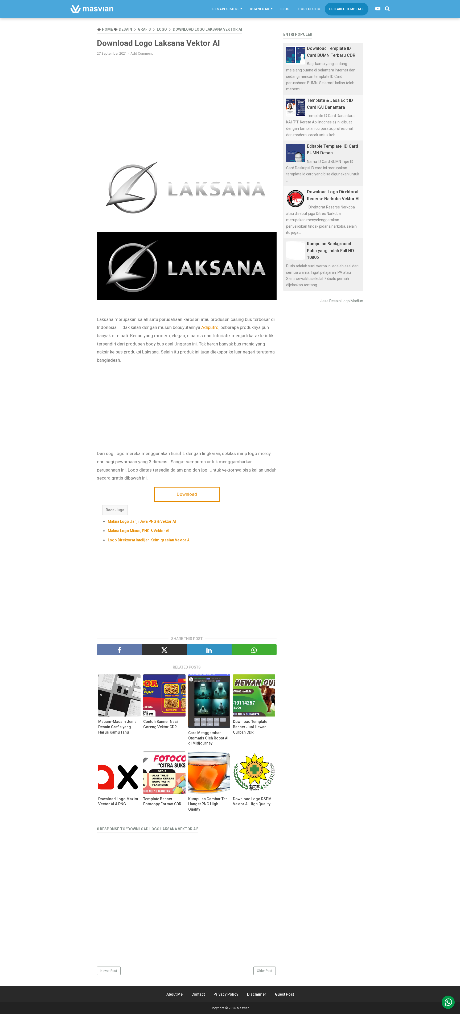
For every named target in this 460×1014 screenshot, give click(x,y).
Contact (198, 994)
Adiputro (210, 327)
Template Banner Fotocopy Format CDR (162, 801)
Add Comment (141, 53)
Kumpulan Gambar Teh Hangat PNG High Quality (208, 804)
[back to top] (448, 1002)
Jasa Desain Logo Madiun (341, 301)
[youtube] (377, 9)
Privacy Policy (225, 994)
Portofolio (309, 9)
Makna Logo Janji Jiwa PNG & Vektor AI (142, 521)
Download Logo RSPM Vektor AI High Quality (252, 801)
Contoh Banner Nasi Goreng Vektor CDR (160, 724)
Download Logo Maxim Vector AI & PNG (118, 801)
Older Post (264, 971)
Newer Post (108, 971)
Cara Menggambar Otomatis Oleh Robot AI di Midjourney (208, 738)
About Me (174, 994)
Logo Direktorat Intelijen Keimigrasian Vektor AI (149, 540)
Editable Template (346, 9)
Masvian (243, 1008)
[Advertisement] (187, 98)
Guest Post (284, 994)
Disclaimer (256, 994)
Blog (285, 9)
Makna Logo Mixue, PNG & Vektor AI (138, 531)
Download (259, 9)
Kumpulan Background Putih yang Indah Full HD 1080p (330, 250)
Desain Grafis (225, 9)
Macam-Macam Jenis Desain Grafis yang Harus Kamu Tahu (117, 726)
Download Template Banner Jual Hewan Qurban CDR (250, 726)
